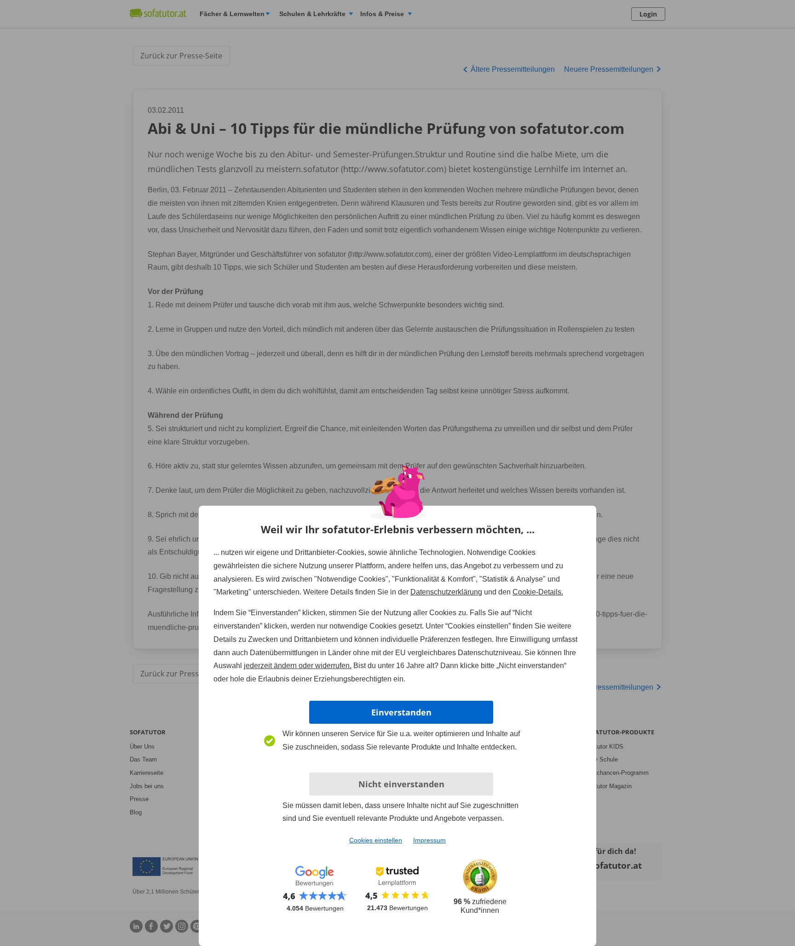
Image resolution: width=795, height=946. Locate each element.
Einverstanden (401, 712)
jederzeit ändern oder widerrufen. (297, 665)
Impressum (429, 840)
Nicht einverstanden (401, 784)
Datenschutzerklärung (446, 592)
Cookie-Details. (538, 592)
